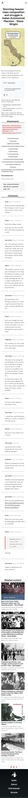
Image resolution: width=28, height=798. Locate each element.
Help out (14, 784)
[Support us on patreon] (14, 767)
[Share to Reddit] (7, 95)
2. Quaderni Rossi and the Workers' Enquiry (12, 146)
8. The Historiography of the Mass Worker (13, 162)
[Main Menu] (26, 2)
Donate (14, 780)
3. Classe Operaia (13, 149)
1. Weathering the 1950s (12, 143)
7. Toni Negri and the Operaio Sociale (13, 159)
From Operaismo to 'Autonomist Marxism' (12, 104)
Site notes (14, 792)
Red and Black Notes (7, 110)
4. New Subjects (12, 151)
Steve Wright (11, 83)
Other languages (14, 788)
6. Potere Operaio (13, 156)
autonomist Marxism (13, 184)
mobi (4, 189)
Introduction (13, 141)
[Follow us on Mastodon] (16, 767)
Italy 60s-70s (7, 186)
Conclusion (13, 167)
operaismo (15, 186)
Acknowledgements (12, 138)
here (11, 116)
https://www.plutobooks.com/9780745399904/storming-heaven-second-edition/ (14, 505)
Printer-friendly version (7, 179)
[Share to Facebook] (4, 95)
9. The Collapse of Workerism (13, 164)
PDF (8, 189)
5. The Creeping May (12, 154)
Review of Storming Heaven (9, 108)
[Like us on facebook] (11, 767)
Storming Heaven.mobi (8, 133)
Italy (4, 184)
